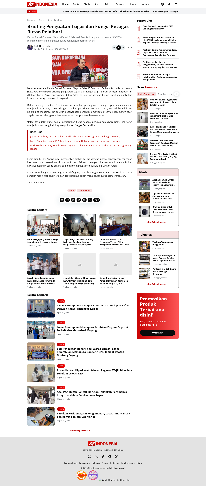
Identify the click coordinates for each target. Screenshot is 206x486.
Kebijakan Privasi (100, 463)
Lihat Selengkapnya (78, 430)
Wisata (145, 4)
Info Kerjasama (128, 463)
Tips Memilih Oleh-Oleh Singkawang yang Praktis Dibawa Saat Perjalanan (163, 196)
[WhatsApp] (90, 200)
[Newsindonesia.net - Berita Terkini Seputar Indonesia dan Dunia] (42, 4)
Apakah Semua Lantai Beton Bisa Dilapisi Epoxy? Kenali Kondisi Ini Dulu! (163, 182)
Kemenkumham (84, 190)
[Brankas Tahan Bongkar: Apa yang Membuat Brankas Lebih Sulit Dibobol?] (142, 117)
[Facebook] (67, 200)
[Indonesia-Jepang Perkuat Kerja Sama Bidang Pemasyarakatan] (43, 225)
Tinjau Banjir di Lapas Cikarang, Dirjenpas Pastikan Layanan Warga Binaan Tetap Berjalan (78, 242)
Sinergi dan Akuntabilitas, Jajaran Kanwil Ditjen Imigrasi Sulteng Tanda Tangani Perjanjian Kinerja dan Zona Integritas (79, 281)
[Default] (118, 47)
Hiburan (133, 4)
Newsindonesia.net (97, 468)
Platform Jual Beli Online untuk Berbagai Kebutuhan (164, 271)
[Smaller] (114, 47)
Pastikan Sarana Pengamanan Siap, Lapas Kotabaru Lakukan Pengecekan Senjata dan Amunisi (160, 52)
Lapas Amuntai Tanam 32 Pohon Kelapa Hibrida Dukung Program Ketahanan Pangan (75, 141)
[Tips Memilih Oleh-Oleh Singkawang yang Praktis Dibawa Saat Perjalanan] (144, 197)
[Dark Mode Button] (162, 4)
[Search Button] (169, 4)
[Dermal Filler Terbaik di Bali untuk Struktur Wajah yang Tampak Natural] (142, 158)
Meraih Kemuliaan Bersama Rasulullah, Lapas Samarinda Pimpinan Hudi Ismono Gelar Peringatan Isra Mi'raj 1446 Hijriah (41, 281)
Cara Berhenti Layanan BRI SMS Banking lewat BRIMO (158, 27)
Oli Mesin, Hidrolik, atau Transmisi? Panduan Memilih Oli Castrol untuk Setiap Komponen (164, 143)
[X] (73, 200)
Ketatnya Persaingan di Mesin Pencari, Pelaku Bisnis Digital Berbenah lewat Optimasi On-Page (164, 258)
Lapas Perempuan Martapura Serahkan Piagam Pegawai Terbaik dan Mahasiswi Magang (92, 328)
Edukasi (120, 4)
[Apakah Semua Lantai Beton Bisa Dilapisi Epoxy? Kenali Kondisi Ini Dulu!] (144, 184)
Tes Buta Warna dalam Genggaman (163, 243)
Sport (97, 4)
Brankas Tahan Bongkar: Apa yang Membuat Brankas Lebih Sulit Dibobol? (164, 116)
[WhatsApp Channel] (116, 456)
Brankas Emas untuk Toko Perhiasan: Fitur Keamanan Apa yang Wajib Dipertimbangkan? (162, 209)
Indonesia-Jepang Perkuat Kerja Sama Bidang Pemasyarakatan (42, 240)
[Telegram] (79, 200)
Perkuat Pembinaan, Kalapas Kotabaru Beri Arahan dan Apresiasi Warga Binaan (160, 77)
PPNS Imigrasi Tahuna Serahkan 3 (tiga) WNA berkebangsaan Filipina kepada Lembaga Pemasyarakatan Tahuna (159, 40)
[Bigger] (123, 47)
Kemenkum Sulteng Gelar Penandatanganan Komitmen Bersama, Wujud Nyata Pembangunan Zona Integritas (114, 281)
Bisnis (87, 4)
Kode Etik (114, 463)
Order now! (157, 332)
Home (65, 4)
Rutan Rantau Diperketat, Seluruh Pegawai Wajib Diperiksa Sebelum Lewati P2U (94, 372)
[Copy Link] (62, 200)
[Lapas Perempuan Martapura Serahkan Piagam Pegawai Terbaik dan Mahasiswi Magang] (41, 330)
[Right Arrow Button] (176, 94)
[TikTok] (103, 456)
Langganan (84, 463)
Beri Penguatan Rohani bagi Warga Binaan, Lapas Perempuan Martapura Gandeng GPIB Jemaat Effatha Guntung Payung (90, 352)
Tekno (108, 4)
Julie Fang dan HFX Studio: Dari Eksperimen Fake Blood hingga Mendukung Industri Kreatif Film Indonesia (163, 129)
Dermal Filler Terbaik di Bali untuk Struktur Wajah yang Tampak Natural (163, 156)
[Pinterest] (84, 200)
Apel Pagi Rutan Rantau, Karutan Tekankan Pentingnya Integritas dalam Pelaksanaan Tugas (92, 393)
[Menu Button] (176, 4)
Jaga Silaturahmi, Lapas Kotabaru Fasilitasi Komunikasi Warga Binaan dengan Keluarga (75, 136)
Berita (76, 4)
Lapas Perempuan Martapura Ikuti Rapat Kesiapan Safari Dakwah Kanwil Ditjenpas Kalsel (98, 11)
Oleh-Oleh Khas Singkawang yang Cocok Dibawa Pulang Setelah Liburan (163, 102)
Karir (139, 463)
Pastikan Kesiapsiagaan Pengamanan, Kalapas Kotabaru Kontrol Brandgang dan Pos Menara (160, 64)
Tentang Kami (70, 463)
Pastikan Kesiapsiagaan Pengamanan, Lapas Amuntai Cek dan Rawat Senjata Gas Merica (93, 415)
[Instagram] (89, 456)
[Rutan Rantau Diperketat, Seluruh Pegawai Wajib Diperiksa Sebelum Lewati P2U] (41, 373)
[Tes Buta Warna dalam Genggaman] (144, 246)
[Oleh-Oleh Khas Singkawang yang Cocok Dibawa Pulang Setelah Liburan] (142, 104)
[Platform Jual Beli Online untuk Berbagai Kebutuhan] (144, 273)
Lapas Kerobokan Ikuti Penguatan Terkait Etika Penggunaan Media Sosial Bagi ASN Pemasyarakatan (114, 242)
